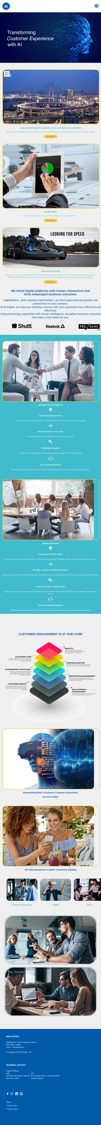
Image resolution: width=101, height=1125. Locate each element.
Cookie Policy (12, 1106)
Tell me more (50, 282)
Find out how (50, 136)
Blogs (9, 1102)
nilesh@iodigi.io (18, 1047)
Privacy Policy (12, 1109)
